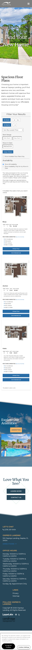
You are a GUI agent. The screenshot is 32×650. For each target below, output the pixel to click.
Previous (5, 206)
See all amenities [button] (20, 236)
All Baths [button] (7, 125)
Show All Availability (11, 164)
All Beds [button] (7, 120)
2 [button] (14, 120)
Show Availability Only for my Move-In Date (16, 167)
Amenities (16, 430)
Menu (28, 4)
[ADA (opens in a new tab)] (19, 615)
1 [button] (12, 125)
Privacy (15, 593)
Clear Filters (8, 152)
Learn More (16, 491)
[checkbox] (3, 156)
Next (26, 206)
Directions (16, 544)
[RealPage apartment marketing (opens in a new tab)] (8, 615)
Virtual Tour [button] (16, 248)
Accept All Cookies (8, 646)
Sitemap (16, 596)
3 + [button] (18, 120)
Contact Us (16, 497)
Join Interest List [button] (16, 253)
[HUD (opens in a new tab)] (16, 615)
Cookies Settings (23, 647)
